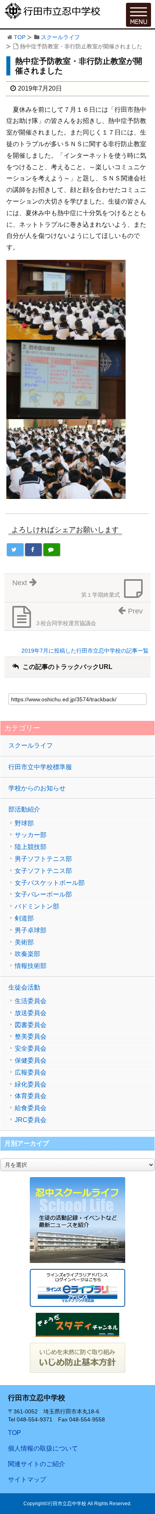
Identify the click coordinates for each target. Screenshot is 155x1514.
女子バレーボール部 (43, 894)
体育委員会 (30, 1096)
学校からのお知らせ (37, 788)
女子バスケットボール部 (50, 883)
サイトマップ (27, 1479)
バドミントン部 (37, 906)
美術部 (24, 942)
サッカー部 (30, 835)
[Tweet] (15, 549)
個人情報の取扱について (43, 1448)
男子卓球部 (30, 930)
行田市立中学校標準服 (40, 767)
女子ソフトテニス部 (43, 871)
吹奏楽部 (27, 954)
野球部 (24, 823)
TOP (19, 37)
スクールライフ (60, 37)
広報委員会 (30, 1072)
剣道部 (24, 918)
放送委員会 (30, 1013)
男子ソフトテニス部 (43, 859)
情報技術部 (30, 966)
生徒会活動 (24, 987)
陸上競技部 (30, 847)
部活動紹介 (24, 809)
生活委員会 (30, 1001)
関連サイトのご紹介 (36, 1464)
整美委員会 (30, 1036)
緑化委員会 (30, 1084)
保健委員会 (30, 1060)
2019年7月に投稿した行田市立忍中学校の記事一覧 (85, 650)
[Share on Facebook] (33, 549)
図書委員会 (30, 1025)
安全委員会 (30, 1048)
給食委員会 (30, 1108)
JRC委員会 (30, 1120)
